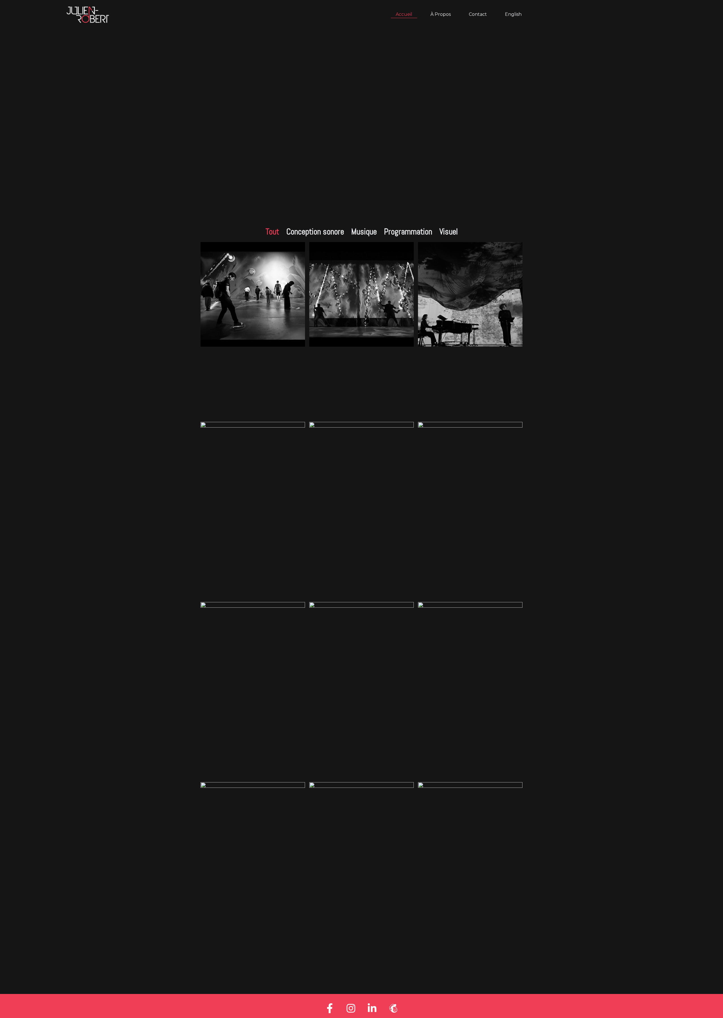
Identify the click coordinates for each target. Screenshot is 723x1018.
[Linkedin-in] (372, 1008)
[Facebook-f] (330, 1008)
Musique (364, 232)
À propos (440, 14)
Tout (272, 232)
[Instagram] (351, 1008)
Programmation (408, 232)
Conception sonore (315, 232)
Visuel (448, 232)
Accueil (404, 14)
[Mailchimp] (393, 1008)
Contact (478, 14)
